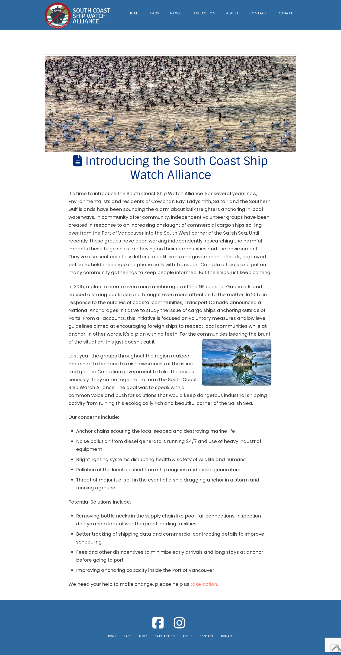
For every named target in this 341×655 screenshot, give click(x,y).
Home (112, 636)
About (187, 636)
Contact (207, 636)
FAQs (128, 636)
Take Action (165, 636)
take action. (204, 584)
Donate (227, 636)
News (143, 636)
